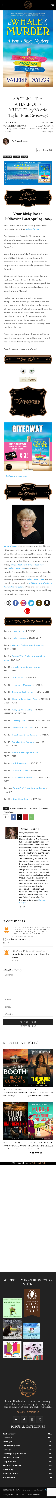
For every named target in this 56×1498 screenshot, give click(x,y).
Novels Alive (18, 631)
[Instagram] (24, 906)
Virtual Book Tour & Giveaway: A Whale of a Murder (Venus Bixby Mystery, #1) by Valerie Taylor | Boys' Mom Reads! (31, 931)
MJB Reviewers (19, 764)
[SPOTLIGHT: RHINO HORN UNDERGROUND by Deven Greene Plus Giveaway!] (15, 1121)
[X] (19, 817)
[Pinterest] (25, 817)
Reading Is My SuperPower (25, 699)
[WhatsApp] (31, 817)
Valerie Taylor (32, 229)
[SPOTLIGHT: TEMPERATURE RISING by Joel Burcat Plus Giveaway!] (41, 1068)
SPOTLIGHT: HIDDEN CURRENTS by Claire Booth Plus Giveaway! (15, 1092)
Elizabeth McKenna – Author (27, 667)
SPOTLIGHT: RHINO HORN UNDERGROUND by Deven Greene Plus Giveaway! (15, 1145)
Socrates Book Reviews (23, 692)
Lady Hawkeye (19, 638)
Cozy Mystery (7, 157)
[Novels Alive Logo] (28, 5)
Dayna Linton (20, 141)
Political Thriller (38, 1085)
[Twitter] (39, 1419)
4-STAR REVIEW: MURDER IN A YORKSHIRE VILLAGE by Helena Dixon (40, 1145)
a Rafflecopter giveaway (15, 476)
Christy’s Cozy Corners (23, 742)
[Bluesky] (16, 1419)
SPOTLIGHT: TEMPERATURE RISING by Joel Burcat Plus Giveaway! (40, 1092)
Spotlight (24, 157)
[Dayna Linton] (7, 141)
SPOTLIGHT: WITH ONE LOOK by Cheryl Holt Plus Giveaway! (14, 129)
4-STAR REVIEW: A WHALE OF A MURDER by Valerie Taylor (41, 129)
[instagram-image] (15, 1177)
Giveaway (16, 157)
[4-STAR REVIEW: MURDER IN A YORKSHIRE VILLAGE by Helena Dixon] (41, 1121)
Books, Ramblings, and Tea (25, 753)
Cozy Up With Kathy (22, 710)
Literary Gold (18, 721)
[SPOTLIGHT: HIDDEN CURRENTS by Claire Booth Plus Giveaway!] (15, 1068)
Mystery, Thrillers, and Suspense (27, 646)
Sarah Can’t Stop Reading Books (29, 788)
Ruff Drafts (17, 678)
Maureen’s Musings (21, 685)
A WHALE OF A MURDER (18, 808)
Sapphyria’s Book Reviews (24, 735)
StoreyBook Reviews (22, 778)
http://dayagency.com (28, 833)
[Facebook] (13, 817)
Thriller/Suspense (13, 1139)
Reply (6, 943)
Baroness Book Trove (22, 728)
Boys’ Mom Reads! (21, 799)
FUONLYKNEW (20, 771)
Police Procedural (13, 1085)
